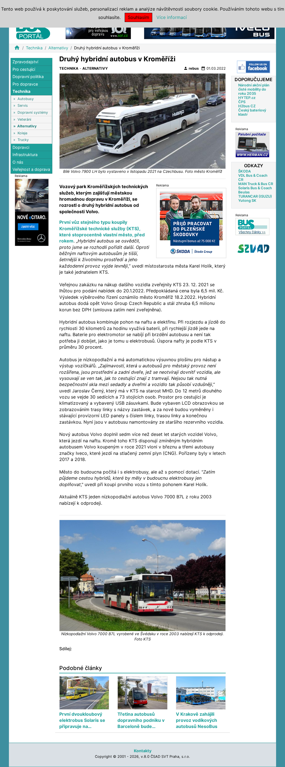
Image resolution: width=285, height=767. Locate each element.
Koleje (22, 133)
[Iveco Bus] (209, 30)
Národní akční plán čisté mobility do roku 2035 (253, 89)
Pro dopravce (25, 84)
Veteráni (24, 119)
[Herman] (252, 144)
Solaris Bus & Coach (255, 188)
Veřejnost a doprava (31, 169)
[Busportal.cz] (33, 29)
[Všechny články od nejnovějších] (252, 226)
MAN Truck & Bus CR (255, 184)
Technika (34, 47)
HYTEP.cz (246, 98)
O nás (18, 162)
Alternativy (58, 47)
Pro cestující (24, 69)
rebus (191, 68)
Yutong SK (247, 200)
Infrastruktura (25, 154)
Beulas (244, 192)
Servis (23, 105)
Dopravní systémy (33, 112)
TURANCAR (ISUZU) (255, 196)
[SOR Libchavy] (98, 30)
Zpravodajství (25, 61)
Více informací (171, 17)
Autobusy (26, 99)
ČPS (241, 102)
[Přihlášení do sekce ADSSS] (253, 249)
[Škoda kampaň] (191, 222)
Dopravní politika (28, 76)
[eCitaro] (32, 212)
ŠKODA (244, 171)
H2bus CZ (246, 106)
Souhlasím (138, 17)
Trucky (23, 140)
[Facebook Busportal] (253, 67)
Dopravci (21, 147)
